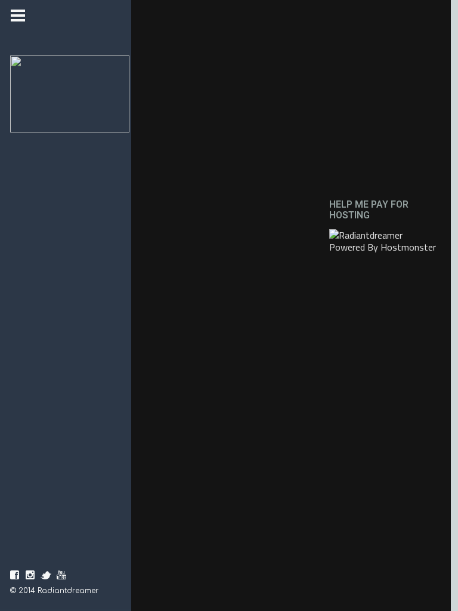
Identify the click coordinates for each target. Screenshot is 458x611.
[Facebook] (15, 575)
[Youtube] (61, 575)
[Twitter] (46, 575)
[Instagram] (30, 575)
